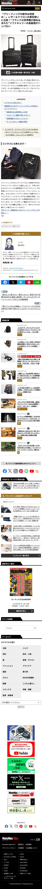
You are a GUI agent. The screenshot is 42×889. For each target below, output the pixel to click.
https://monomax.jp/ (16, 268)
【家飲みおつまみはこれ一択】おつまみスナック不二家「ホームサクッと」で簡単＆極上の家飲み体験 (28, 433)
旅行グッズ (16, 226)
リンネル (6, 862)
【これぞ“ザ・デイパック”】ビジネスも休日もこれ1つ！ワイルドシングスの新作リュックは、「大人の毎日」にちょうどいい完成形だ (21, 132)
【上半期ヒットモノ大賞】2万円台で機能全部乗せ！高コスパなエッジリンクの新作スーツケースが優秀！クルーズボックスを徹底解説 (28, 345)
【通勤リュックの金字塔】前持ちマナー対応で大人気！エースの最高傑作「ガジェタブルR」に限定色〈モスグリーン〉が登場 (29, 376)
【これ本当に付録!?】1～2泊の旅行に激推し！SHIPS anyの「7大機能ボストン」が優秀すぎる (28, 390)
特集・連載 (27, 689)
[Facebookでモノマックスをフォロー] (5, 472)
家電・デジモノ (22, 409)
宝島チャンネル (8, 854)
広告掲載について (31, 848)
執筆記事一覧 (7, 262)
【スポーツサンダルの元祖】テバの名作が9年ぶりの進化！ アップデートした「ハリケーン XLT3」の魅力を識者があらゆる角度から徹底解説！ (29, 448)
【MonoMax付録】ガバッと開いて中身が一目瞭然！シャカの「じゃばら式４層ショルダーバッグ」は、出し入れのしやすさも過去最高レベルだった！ (26, 485)
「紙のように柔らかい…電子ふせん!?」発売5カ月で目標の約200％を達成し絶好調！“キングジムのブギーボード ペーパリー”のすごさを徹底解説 (20, 296)
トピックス (7, 689)
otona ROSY (23, 862)
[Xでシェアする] (13, 282)
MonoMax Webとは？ (9, 844)
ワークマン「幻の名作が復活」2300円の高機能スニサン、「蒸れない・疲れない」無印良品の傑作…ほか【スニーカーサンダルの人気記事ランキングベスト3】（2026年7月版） (26, 538)
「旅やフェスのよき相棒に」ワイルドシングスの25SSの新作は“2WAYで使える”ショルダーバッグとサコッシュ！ (21, 308)
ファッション (8, 665)
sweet (22, 857)
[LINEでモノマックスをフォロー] (26, 472)
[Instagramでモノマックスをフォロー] (16, 472)
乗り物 (25, 671)
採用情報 (28, 844)
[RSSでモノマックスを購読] (35, 827)
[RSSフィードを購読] (37, 472)
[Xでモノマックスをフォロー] (10, 472)
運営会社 (21, 844)
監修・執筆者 (8, 695)
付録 (4, 648)
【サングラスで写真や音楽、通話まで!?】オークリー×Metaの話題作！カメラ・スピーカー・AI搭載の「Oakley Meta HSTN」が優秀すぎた (28, 406)
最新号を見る (21, 611)
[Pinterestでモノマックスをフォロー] (21, 472)
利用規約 (21, 848)
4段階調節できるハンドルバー (17, 118)
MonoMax (23, 868)
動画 (4, 683)
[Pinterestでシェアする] (29, 282)
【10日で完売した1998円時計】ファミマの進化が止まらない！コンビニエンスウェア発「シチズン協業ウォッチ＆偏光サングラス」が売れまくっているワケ (26, 528)
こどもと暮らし (29, 683)
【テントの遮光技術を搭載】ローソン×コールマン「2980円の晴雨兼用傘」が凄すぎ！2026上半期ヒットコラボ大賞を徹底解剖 (26, 547)
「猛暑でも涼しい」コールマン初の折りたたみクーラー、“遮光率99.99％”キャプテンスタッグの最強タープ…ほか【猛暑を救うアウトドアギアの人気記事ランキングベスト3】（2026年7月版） (26, 518)
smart (6, 871)
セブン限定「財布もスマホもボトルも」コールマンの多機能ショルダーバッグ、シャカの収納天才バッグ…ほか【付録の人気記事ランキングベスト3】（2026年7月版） (26, 509)
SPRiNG (6, 865)
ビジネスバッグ (6, 226)
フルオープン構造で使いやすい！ (18, 115)
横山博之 (21, 245)
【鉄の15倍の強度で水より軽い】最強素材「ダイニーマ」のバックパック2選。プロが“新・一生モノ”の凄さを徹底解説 (29, 362)
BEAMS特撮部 (28, 677)
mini (5, 859)
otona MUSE (23, 865)
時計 (4, 654)
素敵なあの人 (24, 859)
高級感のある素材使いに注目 (16, 112)
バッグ (37, 8)
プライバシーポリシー (9, 848)
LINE (37, 282)
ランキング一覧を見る (21, 555)
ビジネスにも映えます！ (13, 102)
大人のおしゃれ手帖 (10, 857)
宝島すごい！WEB (25, 873)
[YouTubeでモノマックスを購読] (32, 472)
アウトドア (27, 665)
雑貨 (19, 423)
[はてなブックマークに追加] (21, 282)
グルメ (20, 438)
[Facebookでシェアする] (5, 282)
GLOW (6, 868)
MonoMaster (24, 871)
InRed (22, 854)
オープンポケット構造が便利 (16, 122)
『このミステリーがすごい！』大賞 (10, 877)
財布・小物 (27, 654)
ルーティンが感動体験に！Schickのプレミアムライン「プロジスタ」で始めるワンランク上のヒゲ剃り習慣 (28, 418)
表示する (21, 707)
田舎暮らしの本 (8, 873)
